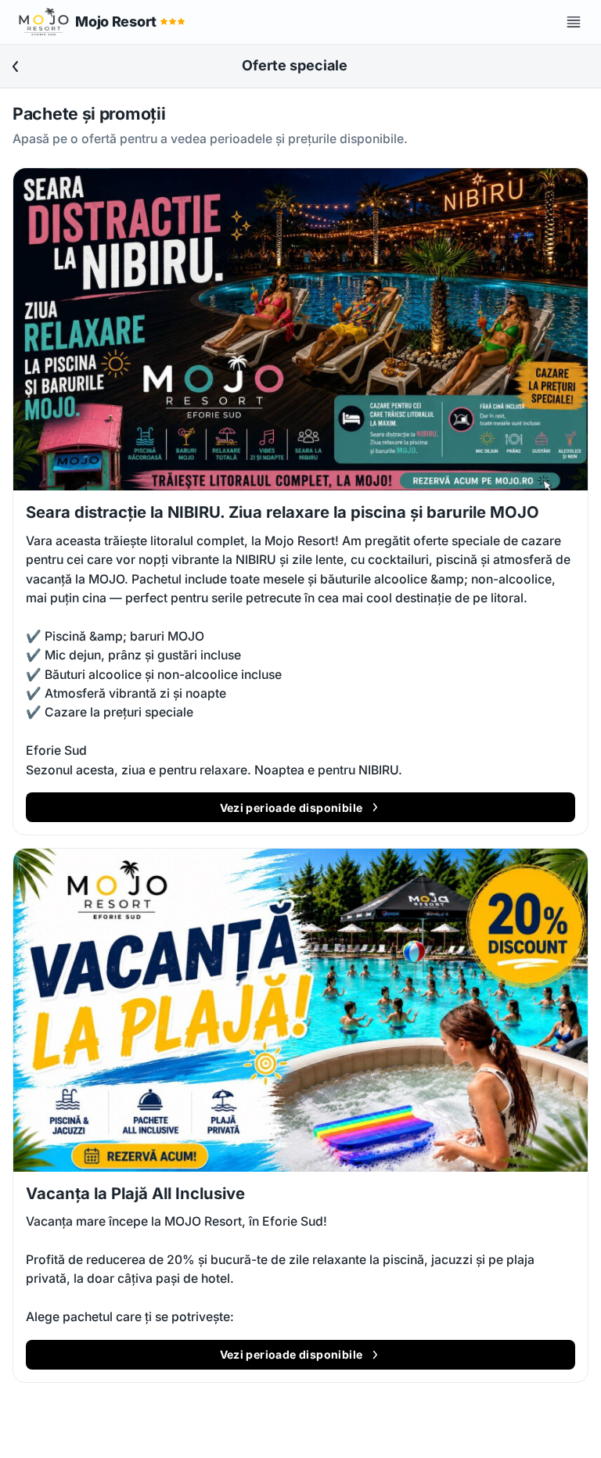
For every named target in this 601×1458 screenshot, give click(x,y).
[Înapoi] (15, 66)
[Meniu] (573, 22)
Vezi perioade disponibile (291, 807)
